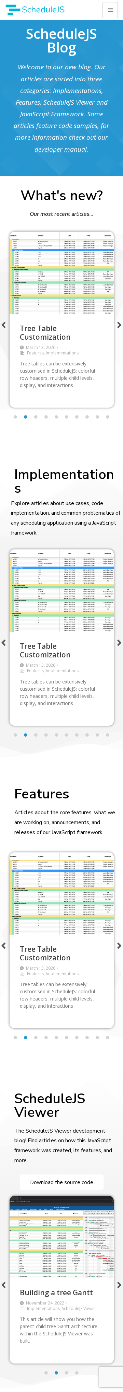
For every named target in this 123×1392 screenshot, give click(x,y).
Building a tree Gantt (56, 1292)
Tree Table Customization (45, 333)
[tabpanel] (61, 319)
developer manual (61, 149)
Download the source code (61, 1182)
